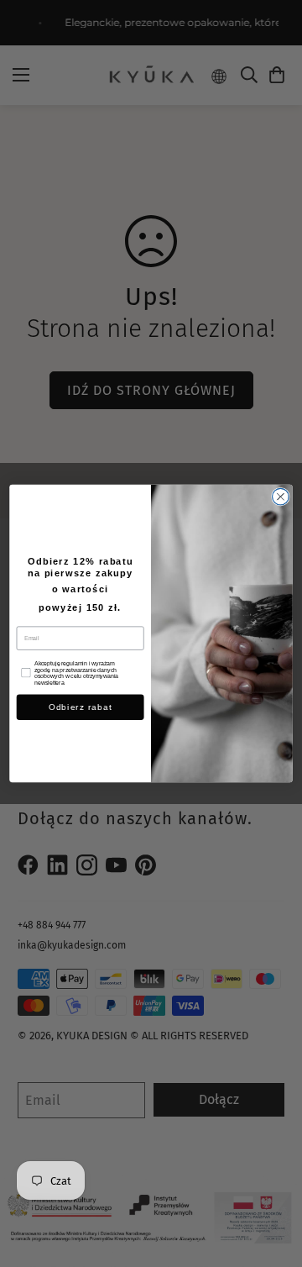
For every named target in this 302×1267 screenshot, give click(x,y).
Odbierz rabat (80, 707)
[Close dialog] (281, 496)
